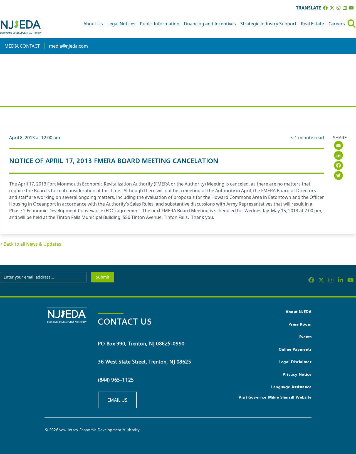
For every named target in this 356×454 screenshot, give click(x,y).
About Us (93, 24)
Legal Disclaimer (295, 361)
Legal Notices (121, 24)
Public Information (159, 24)
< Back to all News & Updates (30, 244)
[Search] (351, 23)
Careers (336, 24)
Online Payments (295, 349)
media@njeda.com (68, 46)
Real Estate (312, 24)
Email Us (117, 400)
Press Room (300, 324)
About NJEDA (299, 311)
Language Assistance (291, 386)
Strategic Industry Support (268, 24)
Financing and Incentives (210, 24)
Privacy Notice (297, 374)
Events (305, 336)
